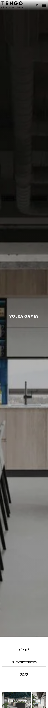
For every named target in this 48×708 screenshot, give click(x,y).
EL (31, 5)
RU (38, 5)
